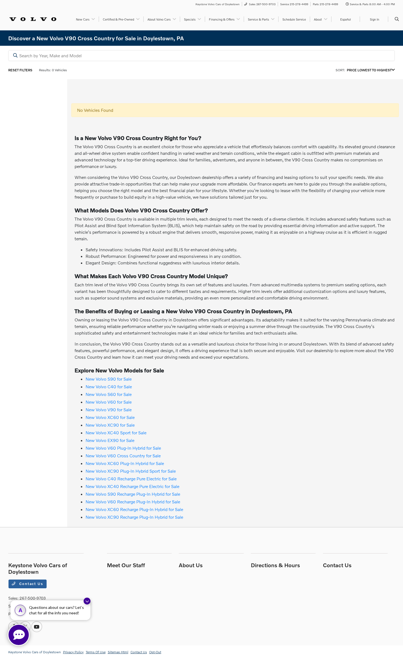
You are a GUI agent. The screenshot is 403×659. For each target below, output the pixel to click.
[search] (397, 19)
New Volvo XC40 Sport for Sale (116, 432)
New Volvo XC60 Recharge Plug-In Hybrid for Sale (134, 509)
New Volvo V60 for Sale (109, 401)
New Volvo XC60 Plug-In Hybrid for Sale (125, 463)
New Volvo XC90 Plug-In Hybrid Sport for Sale (131, 470)
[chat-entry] (19, 635)
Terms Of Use (96, 652)
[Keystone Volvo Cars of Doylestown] (33, 18)
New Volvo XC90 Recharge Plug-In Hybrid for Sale (134, 517)
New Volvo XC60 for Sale (110, 417)
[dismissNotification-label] (87, 601)
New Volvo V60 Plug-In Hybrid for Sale (123, 447)
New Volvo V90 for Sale (109, 409)
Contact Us (30, 583)
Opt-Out (155, 652)
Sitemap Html (118, 652)
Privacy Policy (73, 652)
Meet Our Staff (126, 565)
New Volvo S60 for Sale (109, 394)
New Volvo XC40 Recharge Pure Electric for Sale (132, 486)
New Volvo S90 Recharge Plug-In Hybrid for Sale (133, 494)
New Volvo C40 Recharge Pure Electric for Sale (131, 478)
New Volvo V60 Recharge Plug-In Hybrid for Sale (133, 501)
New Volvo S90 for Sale (109, 378)
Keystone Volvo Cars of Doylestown (34, 652)
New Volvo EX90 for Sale (110, 440)
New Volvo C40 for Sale (109, 386)
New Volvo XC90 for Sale (110, 424)
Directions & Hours (275, 565)
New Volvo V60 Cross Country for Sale (123, 455)
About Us (191, 565)
